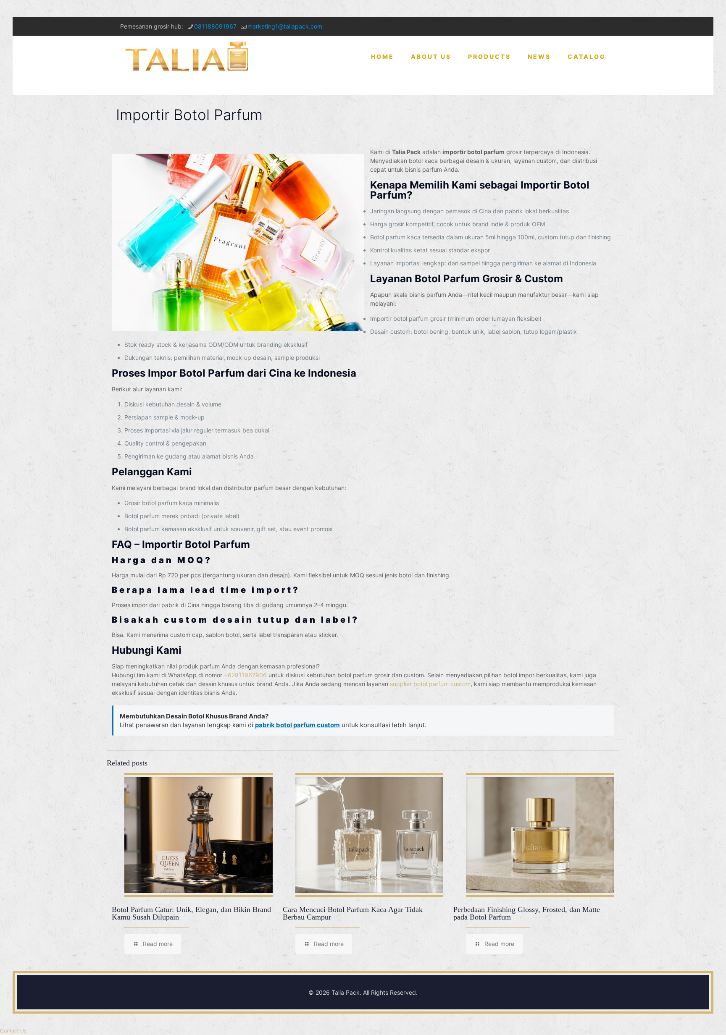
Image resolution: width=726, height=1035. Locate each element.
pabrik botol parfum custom (297, 725)
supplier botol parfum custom (430, 683)
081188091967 (215, 26)
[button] (13, 1030)
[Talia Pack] (187, 57)
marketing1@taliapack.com (284, 26)
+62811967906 (245, 675)
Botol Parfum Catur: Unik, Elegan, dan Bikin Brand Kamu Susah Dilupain (191, 913)
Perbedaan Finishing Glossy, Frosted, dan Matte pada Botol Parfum (526, 913)
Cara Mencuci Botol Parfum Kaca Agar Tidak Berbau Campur (353, 913)
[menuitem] (489, 86)
